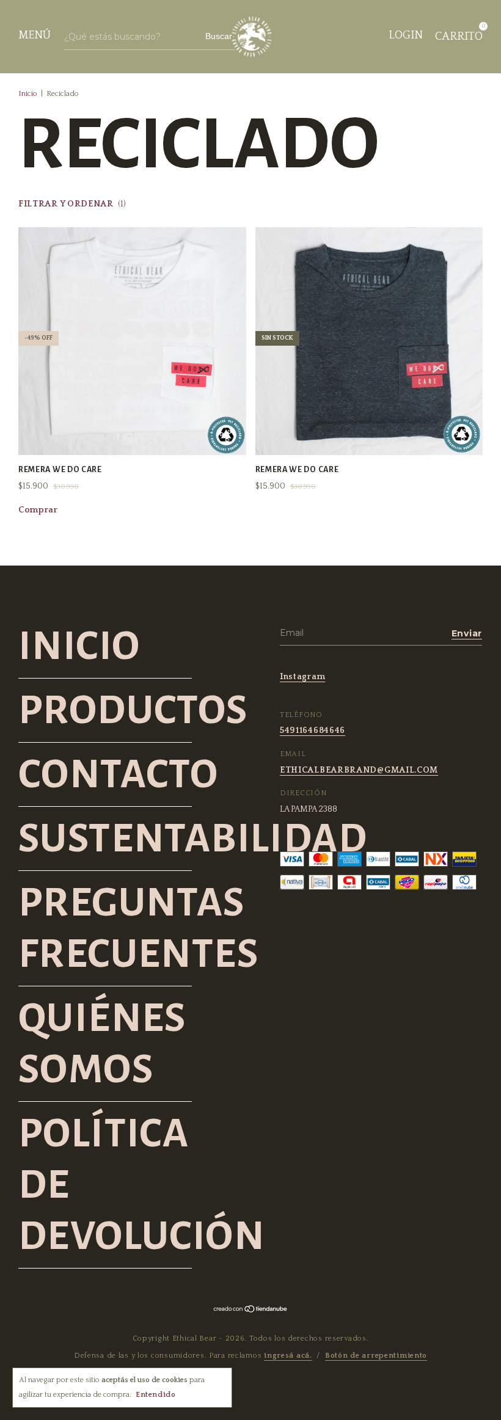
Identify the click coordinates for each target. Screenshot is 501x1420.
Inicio (27, 94)
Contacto (118, 774)
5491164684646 (312, 730)
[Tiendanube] (251, 1311)
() (72, 204)
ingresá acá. (288, 1356)
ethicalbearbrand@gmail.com (359, 770)
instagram (302, 677)
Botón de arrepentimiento (376, 1356)
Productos (133, 710)
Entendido (155, 1395)
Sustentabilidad (192, 838)
